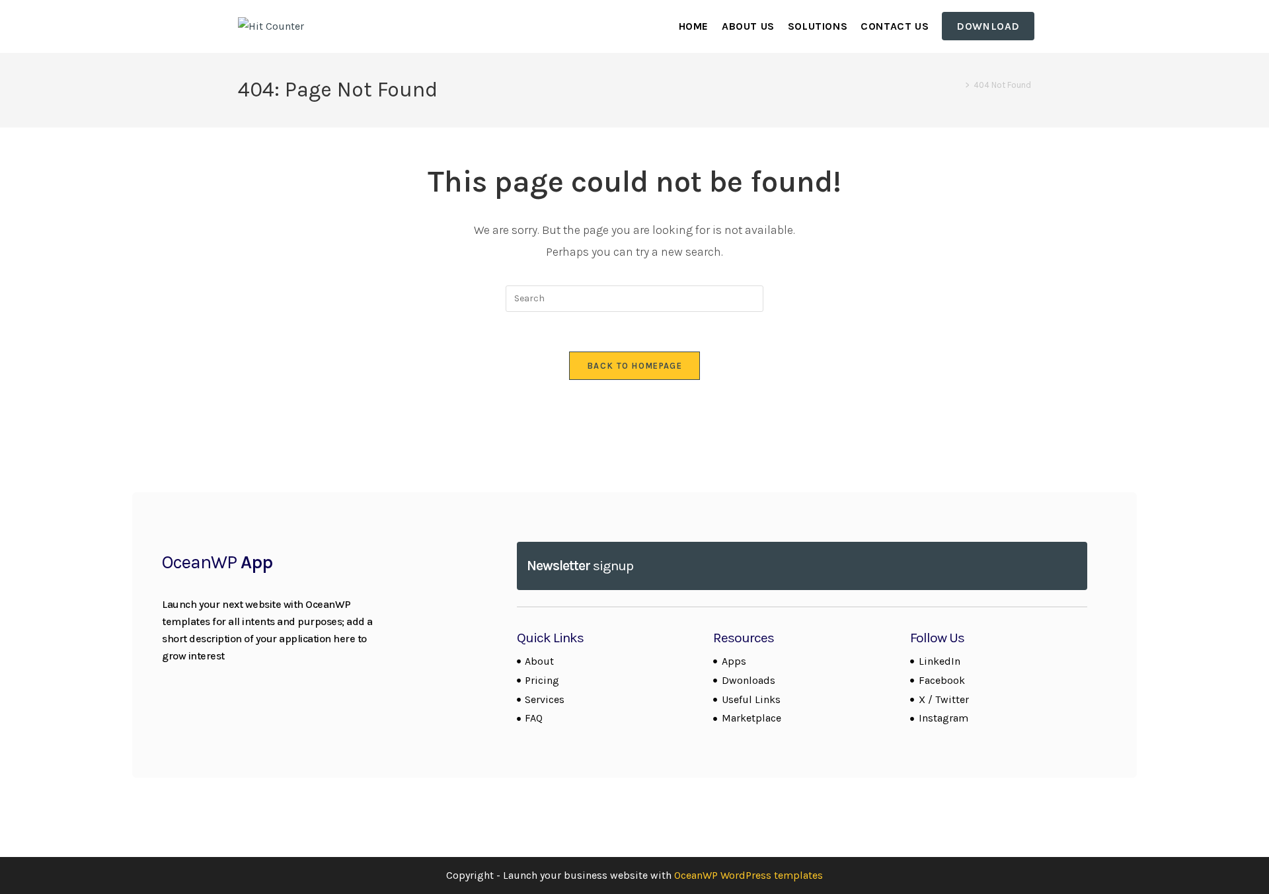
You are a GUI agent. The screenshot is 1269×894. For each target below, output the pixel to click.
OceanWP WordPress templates (748, 875)
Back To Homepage (634, 366)
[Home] (957, 85)
